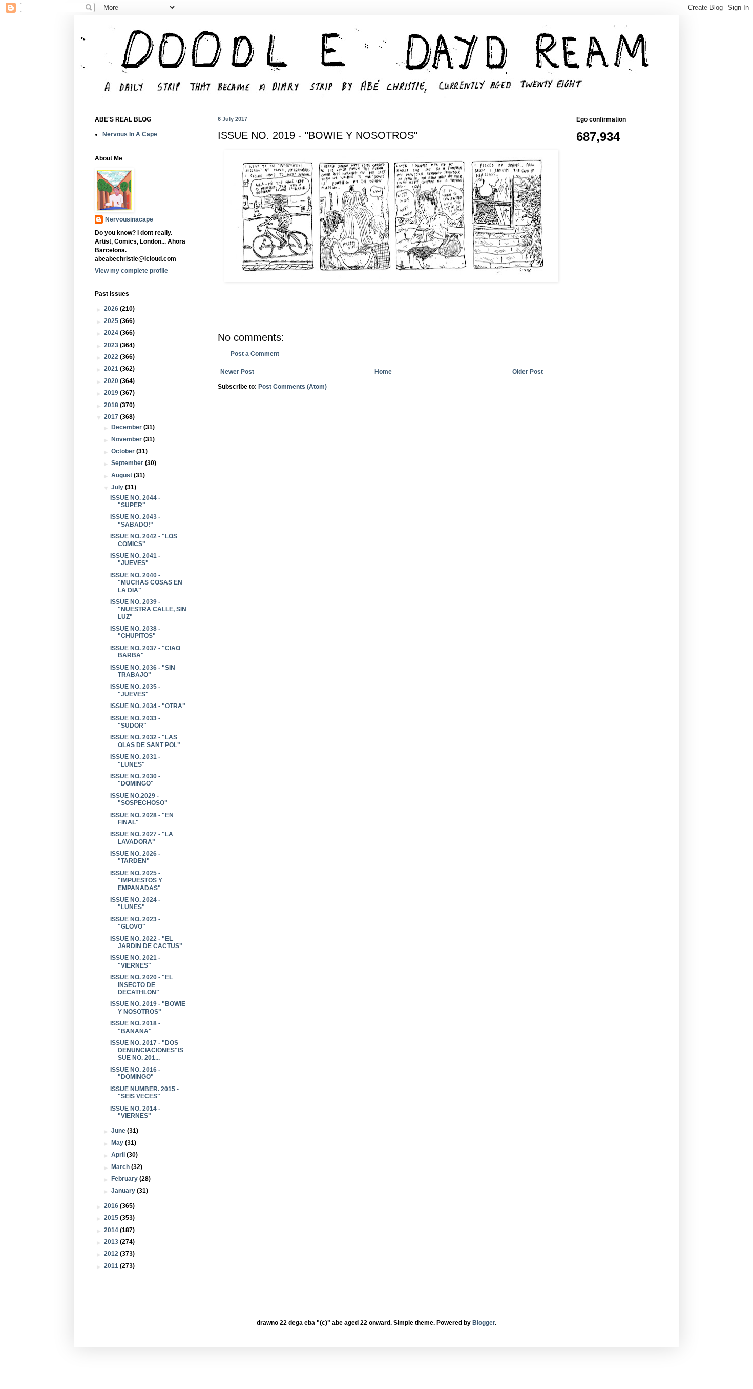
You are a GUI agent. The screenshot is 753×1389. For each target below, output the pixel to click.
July (118, 487)
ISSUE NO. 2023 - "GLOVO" (135, 923)
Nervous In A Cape (129, 134)
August (122, 475)
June (119, 1130)
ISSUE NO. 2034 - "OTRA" (147, 706)
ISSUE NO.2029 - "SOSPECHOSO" (139, 799)
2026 (112, 308)
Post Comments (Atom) (292, 386)
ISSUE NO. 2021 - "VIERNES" (135, 961)
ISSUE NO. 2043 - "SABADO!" (135, 520)
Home (383, 371)
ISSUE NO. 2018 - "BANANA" (135, 1027)
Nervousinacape (129, 219)
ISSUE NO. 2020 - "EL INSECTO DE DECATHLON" (141, 985)
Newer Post (237, 371)
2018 (112, 405)
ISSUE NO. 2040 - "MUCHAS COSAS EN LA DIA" (146, 583)
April (119, 1154)
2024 (112, 332)
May (118, 1142)
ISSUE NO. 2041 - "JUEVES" (135, 559)
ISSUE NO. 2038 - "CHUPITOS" (135, 632)
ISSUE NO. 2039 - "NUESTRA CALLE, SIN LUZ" (148, 609)
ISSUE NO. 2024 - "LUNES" (135, 903)
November (127, 439)
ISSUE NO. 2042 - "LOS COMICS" (143, 540)
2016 (112, 1206)
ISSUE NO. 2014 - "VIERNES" (135, 1112)
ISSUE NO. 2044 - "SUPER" (135, 501)
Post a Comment (255, 353)
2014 (112, 1230)
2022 (112, 356)
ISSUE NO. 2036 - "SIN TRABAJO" (142, 671)
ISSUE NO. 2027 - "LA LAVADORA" (141, 838)
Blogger (483, 1322)
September (128, 463)
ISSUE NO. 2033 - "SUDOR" (135, 722)
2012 (112, 1253)
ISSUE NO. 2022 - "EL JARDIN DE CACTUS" (146, 942)
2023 (112, 345)
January (124, 1190)
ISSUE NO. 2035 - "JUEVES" (135, 690)
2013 (112, 1241)
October (123, 451)
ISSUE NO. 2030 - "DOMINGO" (135, 780)
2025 (112, 321)
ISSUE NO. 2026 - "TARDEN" (135, 857)
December (127, 427)
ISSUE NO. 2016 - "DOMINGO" (135, 1073)
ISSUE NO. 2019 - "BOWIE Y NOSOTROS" (147, 1007)
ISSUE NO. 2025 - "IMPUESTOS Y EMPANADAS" (136, 881)
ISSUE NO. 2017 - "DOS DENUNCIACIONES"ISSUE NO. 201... (146, 1050)
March (121, 1167)
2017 (112, 416)
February (125, 1178)
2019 (112, 392)
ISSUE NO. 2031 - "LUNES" (135, 760)
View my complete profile (131, 270)
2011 (112, 1266)
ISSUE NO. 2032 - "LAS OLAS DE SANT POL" (145, 741)
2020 (112, 381)
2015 (112, 1217)
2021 (112, 368)
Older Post (527, 371)
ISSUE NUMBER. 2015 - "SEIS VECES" (144, 1092)
